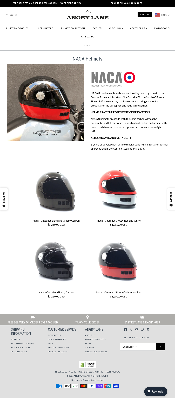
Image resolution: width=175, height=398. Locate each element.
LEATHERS (97, 28)
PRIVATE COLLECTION (73, 28)
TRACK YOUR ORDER (20, 347)
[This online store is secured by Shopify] (87, 367)
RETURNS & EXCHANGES (22, 343)
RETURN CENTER (19, 351)
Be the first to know (137, 337)
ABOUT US (90, 335)
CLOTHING (116, 28)
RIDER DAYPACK (46, 28)
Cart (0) (145, 14)
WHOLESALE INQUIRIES (96, 351)
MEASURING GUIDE (57, 339)
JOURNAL (89, 347)
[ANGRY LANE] (87, 12)
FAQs (50, 343)
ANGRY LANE (80, 376)
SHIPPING (15, 339)
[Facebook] (125, 329)
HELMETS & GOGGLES (18, 28)
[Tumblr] (131, 329)
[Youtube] (136, 329)
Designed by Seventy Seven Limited (87, 380)
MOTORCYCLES (162, 28)
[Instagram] (142, 329)
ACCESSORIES (138, 28)
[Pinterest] (148, 329)
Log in (87, 45)
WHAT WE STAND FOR (95, 339)
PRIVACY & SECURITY (58, 351)
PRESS (88, 343)
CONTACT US (54, 335)
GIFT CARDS (87, 36)
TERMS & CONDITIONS (58, 347)
